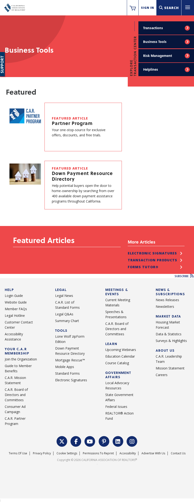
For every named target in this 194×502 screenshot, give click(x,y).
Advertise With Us (153, 453)
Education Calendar (120, 356)
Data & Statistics (168, 334)
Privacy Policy (42, 453)
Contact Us (178, 453)
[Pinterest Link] (104, 441)
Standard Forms (67, 373)
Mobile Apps (64, 366)
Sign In (147, 8)
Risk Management (157, 55)
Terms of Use (18, 453)
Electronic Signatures (152, 253)
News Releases (167, 300)
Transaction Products (152, 260)
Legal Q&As (64, 314)
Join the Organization (21, 359)
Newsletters (165, 306)
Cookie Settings (67, 453)
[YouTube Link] (90, 441)
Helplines (150, 69)
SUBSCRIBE (182, 276)
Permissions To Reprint (98, 453)
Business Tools (155, 41)
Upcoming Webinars (120, 349)
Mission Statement (170, 368)
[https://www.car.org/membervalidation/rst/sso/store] (132, 8)
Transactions (153, 27)
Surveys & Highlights (171, 340)
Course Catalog (117, 363)
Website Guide (16, 302)
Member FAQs (16, 309)
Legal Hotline (15, 315)
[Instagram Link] (132, 441)
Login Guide (14, 295)
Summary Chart (67, 320)
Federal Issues (116, 406)
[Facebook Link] (76, 441)
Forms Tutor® (143, 267)
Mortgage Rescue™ (70, 360)
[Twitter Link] (62, 441)
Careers (162, 375)
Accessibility (127, 453)
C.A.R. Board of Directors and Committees (16, 394)
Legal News (64, 295)
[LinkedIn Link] (118, 441)
